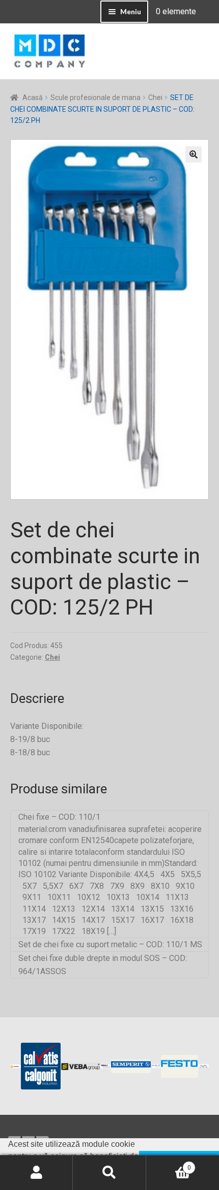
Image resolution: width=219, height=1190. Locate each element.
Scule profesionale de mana (95, 97)
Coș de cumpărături (168, 1164)
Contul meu (36, 1172)
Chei (155, 97)
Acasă (32, 97)
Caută (109, 1172)
